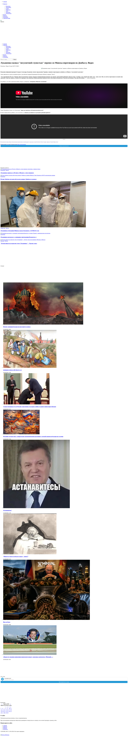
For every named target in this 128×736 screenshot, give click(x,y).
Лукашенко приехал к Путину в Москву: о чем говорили (17, 173)
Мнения (5, 15)
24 (9, 711)
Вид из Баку (6, 622)
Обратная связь (6, 18)
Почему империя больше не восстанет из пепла (16, 326)
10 (9, 708)
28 (4, 712)
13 (2, 709)
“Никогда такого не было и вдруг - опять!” (15, 556)
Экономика (8, 7)
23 (7, 711)
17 (9, 709)
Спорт (7, 8)
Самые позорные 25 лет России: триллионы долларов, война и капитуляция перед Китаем (29, 406)
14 (4, 709)
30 (7, 712)
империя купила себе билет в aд (12, 370)
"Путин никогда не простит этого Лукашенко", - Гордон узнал (19, 243)
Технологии (8, 13)
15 (6, 709)
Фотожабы (5, 17)
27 (2, 712)
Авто (7, 11)
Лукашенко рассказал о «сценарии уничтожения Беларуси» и (18, 237)
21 (4, 711)
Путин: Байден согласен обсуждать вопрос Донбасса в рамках (19, 179)
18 (10, 709)
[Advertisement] (64, 33)
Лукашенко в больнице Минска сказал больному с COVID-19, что (20, 230)
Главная (5, 1)
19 (1, 711)
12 (1, 709)
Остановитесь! (7, 510)
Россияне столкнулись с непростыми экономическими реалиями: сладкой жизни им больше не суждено (33, 436)
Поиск (15, 59)
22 (6, 711)
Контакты (5, 729)
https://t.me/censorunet (22, 144)
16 (7, 709)
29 (6, 712)
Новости (5, 3)
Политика (8, 6)
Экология (8, 12)
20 (2, 711)
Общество (8, 9)
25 (10, 711)
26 (1, 712)
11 (10, 708)
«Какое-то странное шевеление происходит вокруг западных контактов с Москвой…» (28, 657)
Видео (4, 14)
